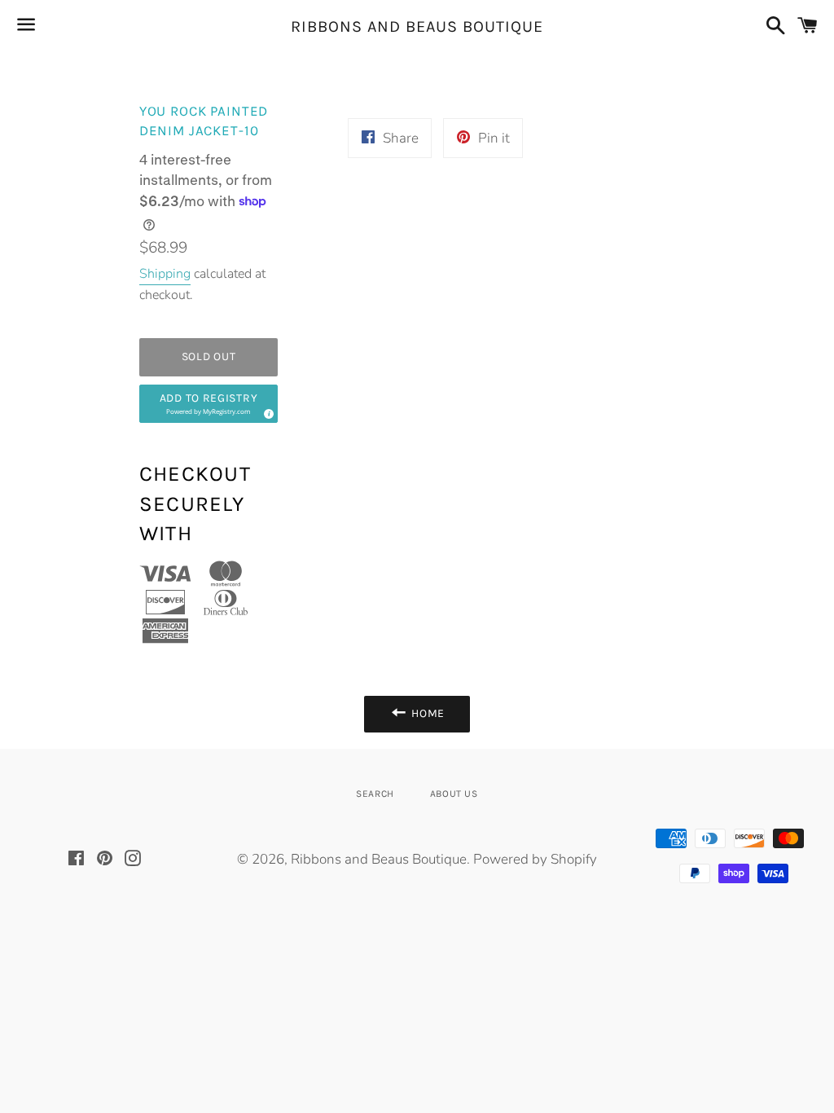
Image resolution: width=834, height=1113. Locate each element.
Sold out (209, 356)
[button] (209, 404)
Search (375, 793)
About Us (454, 793)
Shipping (165, 274)
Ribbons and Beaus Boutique (417, 26)
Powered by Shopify (535, 859)
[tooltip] (266, 411)
